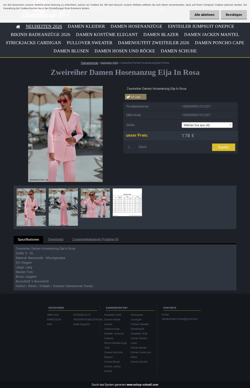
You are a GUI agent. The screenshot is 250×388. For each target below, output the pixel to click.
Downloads (55, 239)
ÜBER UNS (53, 314)
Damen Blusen (71, 50)
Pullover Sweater (89, 42)
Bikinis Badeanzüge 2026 (40, 34)
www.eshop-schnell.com (142, 384)
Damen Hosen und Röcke (125, 50)
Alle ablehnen (204, 15)
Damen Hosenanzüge (136, 26)
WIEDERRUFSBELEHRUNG (84, 319)
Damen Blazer (161, 34)
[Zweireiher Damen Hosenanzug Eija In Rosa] (65, 87)
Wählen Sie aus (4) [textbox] (197, 125)
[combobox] (207, 125)
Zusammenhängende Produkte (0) (95, 239)
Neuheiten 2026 (44, 26)
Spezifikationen (28, 239)
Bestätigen (234, 15)
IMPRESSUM (54, 319)
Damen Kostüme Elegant (107, 34)
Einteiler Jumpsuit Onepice (201, 26)
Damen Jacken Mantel (211, 34)
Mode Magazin (81, 324)
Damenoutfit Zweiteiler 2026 (153, 42)
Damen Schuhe (179, 50)
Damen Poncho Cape (219, 42)
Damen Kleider (86, 26)
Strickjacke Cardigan (33, 42)
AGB (49, 324)
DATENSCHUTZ (82, 314)
